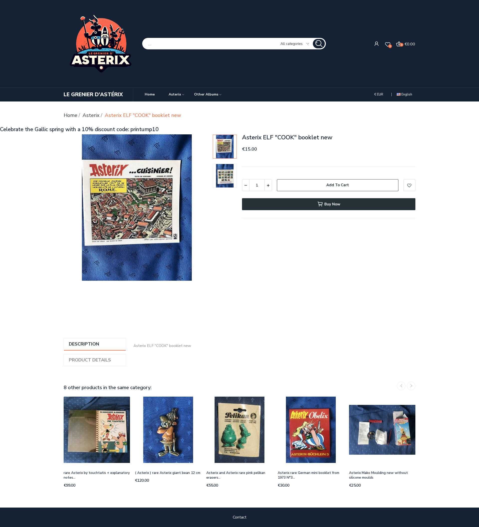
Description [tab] (84, 344)
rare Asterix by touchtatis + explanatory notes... (97, 475)
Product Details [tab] (90, 360)
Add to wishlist (409, 185)
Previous (75, 208)
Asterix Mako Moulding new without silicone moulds (378, 475)
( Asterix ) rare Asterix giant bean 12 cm (167, 472)
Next (198, 208)
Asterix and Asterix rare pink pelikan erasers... (235, 475)
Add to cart (337, 184)
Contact (239, 517)
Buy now (332, 204)
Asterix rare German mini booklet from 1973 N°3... (308, 475)
